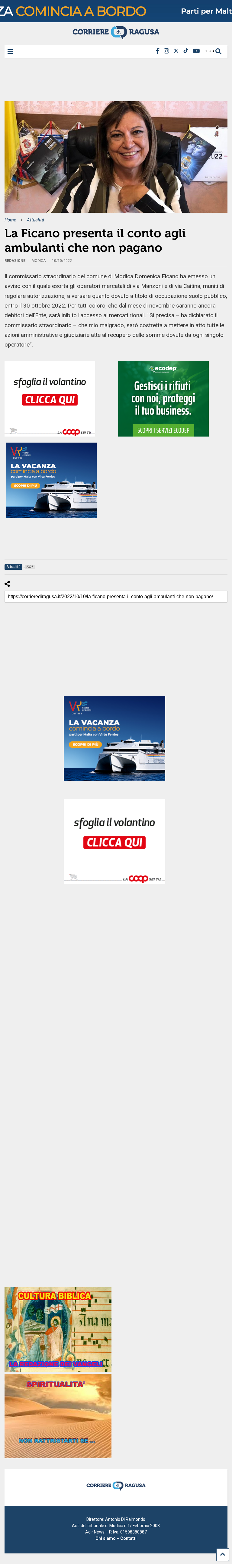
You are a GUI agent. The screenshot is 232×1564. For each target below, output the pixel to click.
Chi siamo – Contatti (116, 1538)
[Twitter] (176, 51)
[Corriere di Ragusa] (116, 37)
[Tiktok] (185, 51)
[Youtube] (196, 51)
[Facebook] (157, 51)
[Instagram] (166, 51)
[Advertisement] (114, 81)
